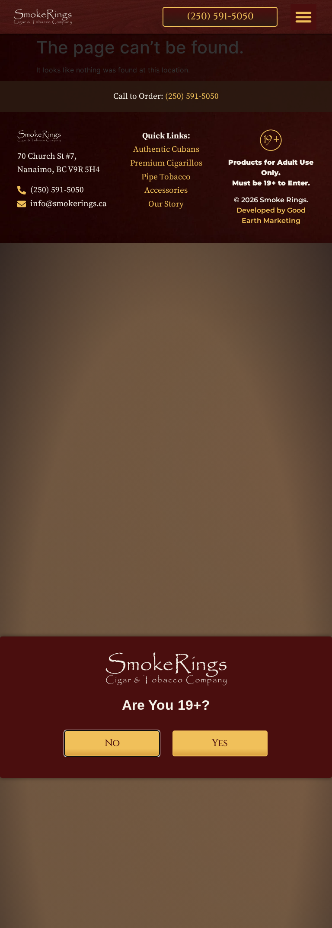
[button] (303, 17)
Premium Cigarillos (166, 163)
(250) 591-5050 (192, 96)
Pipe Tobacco (166, 177)
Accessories (166, 190)
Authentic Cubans (166, 149)
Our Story (166, 204)
